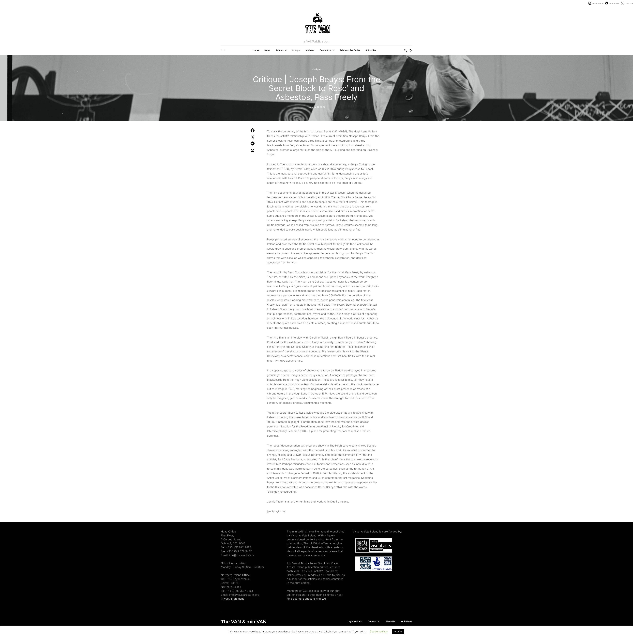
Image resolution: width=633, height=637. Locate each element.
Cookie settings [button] (379, 631)
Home (256, 50)
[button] (410, 50)
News (267, 50)
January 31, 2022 (316, 107)
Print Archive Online (350, 50)
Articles (280, 50)
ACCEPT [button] (398, 631)
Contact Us (325, 50)
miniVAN (310, 50)
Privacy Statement (232, 598)
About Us (390, 621)
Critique (296, 50)
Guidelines (406, 621)
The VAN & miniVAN (243, 621)
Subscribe (370, 50)
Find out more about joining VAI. (306, 598)
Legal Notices (355, 621)
